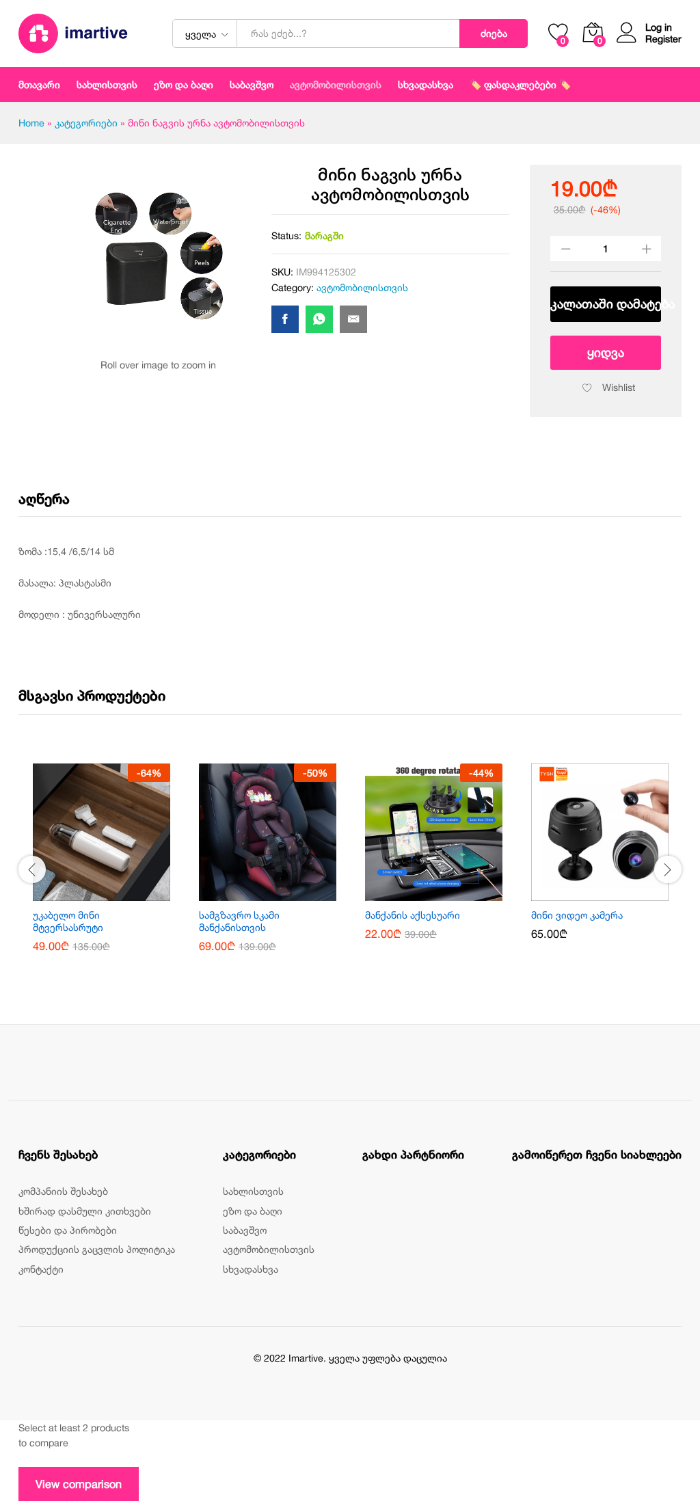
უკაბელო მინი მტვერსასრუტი (68, 921)
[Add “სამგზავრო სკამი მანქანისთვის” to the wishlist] (283, 892)
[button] (86, 892)
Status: (286, 235)
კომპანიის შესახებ (63, 1191)
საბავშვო (245, 1230)
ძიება (494, 33)
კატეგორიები (86, 123)
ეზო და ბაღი (183, 85)
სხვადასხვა (250, 1269)
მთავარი (39, 85)
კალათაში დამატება (605, 304)
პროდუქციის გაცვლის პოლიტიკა (96, 1249)
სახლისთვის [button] (107, 85)
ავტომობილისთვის (335, 85)
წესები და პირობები (67, 1230)
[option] (101, 867)
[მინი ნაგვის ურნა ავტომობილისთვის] (285, 319)
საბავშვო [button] (251, 85)
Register (663, 38)
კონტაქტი (41, 1269)
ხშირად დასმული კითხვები (84, 1211)
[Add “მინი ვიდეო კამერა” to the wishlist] (616, 892)
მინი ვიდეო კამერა (577, 915)
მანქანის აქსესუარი (412, 915)
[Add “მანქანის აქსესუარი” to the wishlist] (449, 892)
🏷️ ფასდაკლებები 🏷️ (520, 85)
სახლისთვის (253, 1191)
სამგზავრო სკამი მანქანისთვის (239, 921)
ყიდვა (605, 352)
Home (31, 123)
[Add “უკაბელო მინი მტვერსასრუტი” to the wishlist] (117, 892)
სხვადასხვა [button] (425, 85)
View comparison (79, 1484)
